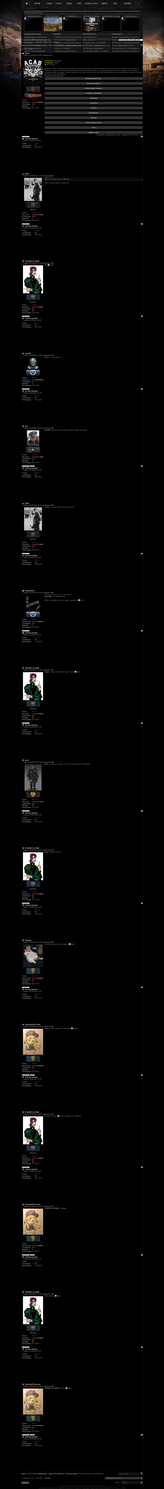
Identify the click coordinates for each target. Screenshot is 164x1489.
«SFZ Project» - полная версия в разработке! (127, 43)
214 (49, 1478)
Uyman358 (48, 596)
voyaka (47, 672)
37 (52, 670)
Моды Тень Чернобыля (56, 1473)
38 (52, 762)
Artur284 (47, 430)
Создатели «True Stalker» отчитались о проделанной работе (132, 51)
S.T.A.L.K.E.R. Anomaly (33, 45)
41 (52, 1026)
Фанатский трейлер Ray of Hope (65, 51)
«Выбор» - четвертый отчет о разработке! (126, 40)
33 (52, 355)
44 (52, 1294)
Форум (23, 45)
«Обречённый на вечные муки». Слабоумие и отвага (72, 45)
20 (33, 311)
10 (33, 805)
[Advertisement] (94, 157)
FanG (84, 1486)
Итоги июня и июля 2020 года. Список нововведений (72, 43)
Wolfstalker (70, 1486)
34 (52, 428)
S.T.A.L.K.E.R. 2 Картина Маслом (65, 40)
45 (52, 1386)
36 (52, 592)
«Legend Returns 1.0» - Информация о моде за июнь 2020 (131, 48)
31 (52, 176)
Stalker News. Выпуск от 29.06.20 (123, 45)
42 (52, 1114)
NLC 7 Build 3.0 (89, 40)
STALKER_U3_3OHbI (52, 1208)
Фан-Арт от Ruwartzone (62, 48)
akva (46, 357)
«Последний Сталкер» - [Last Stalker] (96, 51)
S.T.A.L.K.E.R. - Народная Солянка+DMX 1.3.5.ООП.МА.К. (102, 45)
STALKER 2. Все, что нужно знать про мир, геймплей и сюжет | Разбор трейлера (80, 37)
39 (52, 850)
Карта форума (105, 1488)
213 (46, 1478)
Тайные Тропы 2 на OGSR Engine (36, 37)
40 (52, 942)
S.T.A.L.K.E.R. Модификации (37, 1473)
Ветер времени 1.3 (90, 37)
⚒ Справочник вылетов (33, 48)
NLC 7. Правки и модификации (35, 51)
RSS (112, 1488)
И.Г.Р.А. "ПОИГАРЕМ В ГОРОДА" (36, 40)
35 (52, 505)
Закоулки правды (72, 1473)
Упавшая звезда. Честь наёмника (95, 43)
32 (52, 263)
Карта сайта (95, 1488)
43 (52, 1206)
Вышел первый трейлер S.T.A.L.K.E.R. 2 (126, 37)
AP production (91, 1486)
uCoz (124, 1488)
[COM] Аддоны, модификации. (94, 48)
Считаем (29, 43)
